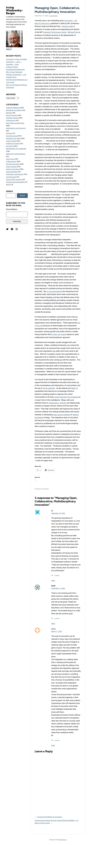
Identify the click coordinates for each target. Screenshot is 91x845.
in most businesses (54, 291)
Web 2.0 (74, 388)
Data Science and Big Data (15, 123)
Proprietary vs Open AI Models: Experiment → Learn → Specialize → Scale (16, 61)
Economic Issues (12, 136)
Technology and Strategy (14, 174)
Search (22, 195)
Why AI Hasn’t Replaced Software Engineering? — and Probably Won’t (16, 74)
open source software (61, 415)
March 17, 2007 (56, 631)
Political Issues (11, 161)
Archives (11, 94)
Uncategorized (11, 177)
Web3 (8, 184)
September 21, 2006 (58, 588)
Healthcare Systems (13, 143)
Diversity (9, 133)
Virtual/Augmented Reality (15, 182)
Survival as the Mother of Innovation (49, 817)
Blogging (9, 113)
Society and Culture (12, 169)
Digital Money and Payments (16, 128)
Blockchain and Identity (14, 110)
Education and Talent (13, 138)
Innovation (9, 146)
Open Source (10, 159)
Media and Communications (15, 154)
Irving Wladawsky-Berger (14, 10)
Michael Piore (73, 32)
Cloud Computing (12, 115)
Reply (53, 580)
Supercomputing (11, 172)
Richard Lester (67, 26)
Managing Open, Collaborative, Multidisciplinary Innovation (57, 10)
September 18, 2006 (58, 513)
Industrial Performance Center (54, 32)
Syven (53, 629)
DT (52, 511)
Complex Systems (12, 118)
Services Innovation (12, 164)
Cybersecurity (10, 120)
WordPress (63, 840)
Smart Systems (11, 167)
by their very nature (58, 334)
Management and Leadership (16, 149)
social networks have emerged (66, 397)
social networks (49, 388)
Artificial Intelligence (13, 108)
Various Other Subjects (14, 179)
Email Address (11, 209)
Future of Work (11, 141)
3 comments (53, 16)
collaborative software (57, 403)
